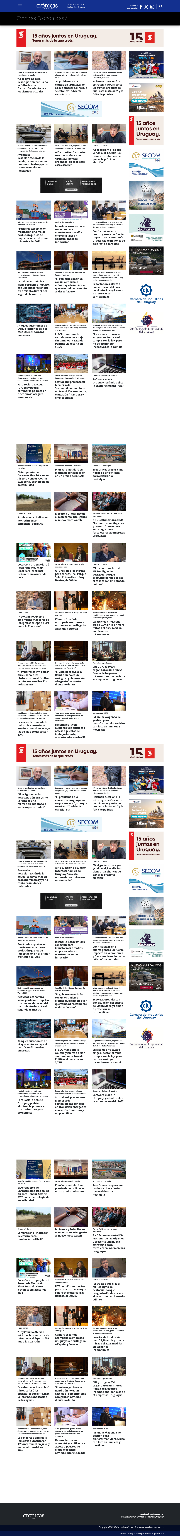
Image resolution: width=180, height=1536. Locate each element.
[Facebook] (142, 7)
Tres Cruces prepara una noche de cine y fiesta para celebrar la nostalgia (108, 474)
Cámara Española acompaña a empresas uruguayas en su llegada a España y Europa (70, 624)
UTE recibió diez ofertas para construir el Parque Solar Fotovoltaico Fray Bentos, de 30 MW (70, 575)
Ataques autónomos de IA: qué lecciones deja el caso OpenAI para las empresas (32, 330)
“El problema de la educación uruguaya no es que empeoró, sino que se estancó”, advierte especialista (71, 88)
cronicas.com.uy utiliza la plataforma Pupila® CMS (141, 1533)
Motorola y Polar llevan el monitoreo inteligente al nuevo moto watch (71, 517)
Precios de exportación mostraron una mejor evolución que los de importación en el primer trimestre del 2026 (34, 235)
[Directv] (146, 78)
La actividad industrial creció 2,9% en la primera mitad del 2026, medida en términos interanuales (108, 628)
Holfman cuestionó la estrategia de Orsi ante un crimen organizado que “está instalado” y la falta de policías (108, 88)
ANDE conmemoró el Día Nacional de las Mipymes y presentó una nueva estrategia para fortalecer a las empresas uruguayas (109, 527)
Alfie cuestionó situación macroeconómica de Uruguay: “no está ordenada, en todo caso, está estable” (70, 159)
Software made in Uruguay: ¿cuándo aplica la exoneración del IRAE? (108, 382)
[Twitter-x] (146, 7)
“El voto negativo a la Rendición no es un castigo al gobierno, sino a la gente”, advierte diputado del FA (70, 678)
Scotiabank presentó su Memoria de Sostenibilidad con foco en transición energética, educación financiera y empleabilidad (71, 389)
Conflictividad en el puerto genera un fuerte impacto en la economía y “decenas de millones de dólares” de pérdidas (109, 237)
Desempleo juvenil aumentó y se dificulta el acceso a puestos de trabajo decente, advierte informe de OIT (70, 731)
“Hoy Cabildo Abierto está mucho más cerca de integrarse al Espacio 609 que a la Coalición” (33, 621)
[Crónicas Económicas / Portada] (47, 6)
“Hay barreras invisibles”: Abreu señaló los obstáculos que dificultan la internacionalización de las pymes (34, 678)
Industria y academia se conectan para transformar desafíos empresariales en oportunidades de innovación (70, 234)
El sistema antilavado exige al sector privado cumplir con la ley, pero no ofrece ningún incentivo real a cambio (107, 340)
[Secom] (71, 116)
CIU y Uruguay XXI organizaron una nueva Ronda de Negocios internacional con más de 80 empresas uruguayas (109, 673)
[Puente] (71, 192)
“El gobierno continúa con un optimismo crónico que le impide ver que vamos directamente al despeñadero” (71, 285)
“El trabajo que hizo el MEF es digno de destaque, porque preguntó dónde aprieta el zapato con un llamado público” (109, 576)
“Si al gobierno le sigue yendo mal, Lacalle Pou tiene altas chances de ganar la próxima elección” (107, 156)
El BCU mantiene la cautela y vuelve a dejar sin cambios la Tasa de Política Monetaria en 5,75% (70, 340)
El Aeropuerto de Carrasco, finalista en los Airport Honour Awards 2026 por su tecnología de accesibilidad (33, 479)
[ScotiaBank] (90, 46)
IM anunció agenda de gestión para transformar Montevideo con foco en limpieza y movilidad (109, 723)
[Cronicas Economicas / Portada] (33, 1516)
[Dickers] (146, 241)
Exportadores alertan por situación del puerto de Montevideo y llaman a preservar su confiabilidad (108, 290)
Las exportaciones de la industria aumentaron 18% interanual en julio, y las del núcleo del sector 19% (34, 728)
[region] (71, 426)
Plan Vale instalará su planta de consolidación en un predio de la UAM (70, 473)
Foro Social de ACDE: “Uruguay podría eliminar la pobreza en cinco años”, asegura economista (32, 391)
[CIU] (146, 307)
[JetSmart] (146, 111)
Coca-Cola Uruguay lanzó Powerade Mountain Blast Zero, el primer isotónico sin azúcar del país (33, 571)
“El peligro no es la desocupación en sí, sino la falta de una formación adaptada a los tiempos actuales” (33, 85)
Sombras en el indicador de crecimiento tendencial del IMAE (33, 520)
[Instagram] (152, 7)
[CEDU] (146, 332)
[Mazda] (146, 274)
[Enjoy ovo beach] (146, 209)
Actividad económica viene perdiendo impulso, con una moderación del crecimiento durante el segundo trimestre (34, 288)
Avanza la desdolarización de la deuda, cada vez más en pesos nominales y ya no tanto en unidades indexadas (33, 162)
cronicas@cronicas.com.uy (152, 1514)
